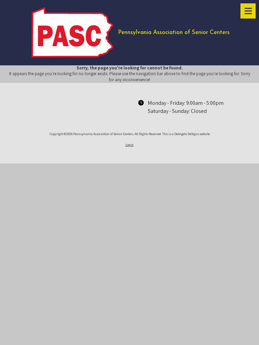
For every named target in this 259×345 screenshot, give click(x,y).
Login (129, 145)
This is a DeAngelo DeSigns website (186, 134)
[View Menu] (248, 11)
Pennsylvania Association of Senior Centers (174, 32)
